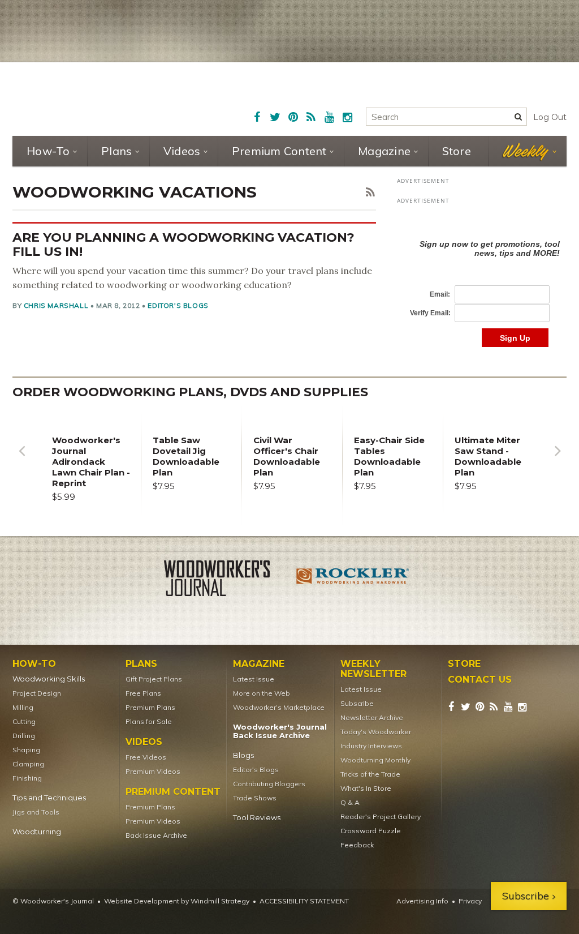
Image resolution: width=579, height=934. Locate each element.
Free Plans (143, 693)
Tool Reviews (256, 817)
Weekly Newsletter (373, 669)
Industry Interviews (371, 746)
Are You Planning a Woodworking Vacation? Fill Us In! (183, 244)
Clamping (28, 764)
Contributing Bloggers (269, 783)
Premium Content (279, 151)
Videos (182, 151)
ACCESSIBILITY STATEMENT (304, 901)
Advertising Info (422, 901)
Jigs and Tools (35, 812)
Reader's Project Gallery (380, 816)
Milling (22, 707)
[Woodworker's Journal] (226, 580)
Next (557, 459)
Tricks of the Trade (370, 774)
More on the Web (261, 693)
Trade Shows (254, 798)
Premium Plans (150, 707)
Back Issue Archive (156, 835)
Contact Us (480, 680)
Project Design (36, 693)
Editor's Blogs (178, 305)
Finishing (27, 778)
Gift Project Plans (154, 679)
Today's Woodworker (375, 731)
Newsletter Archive (371, 717)
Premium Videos (153, 771)
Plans (116, 151)
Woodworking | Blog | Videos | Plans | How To (101, 97)
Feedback (357, 845)
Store (456, 151)
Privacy (470, 901)
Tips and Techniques (49, 798)
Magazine (384, 151)
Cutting (24, 721)
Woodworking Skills (48, 679)
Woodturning (36, 832)
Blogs (243, 755)
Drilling (23, 735)
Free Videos (146, 757)
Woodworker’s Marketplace (279, 707)
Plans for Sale (149, 721)
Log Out (550, 117)
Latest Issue (253, 679)
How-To (48, 151)
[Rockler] (353, 580)
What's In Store (365, 788)
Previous (21, 459)
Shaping (26, 750)
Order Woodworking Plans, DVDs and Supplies (190, 392)
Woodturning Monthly (375, 760)
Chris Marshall (56, 305)
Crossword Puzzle (370, 830)
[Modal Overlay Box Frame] (482, 282)
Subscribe (357, 703)
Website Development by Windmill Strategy (176, 901)
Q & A (350, 802)
